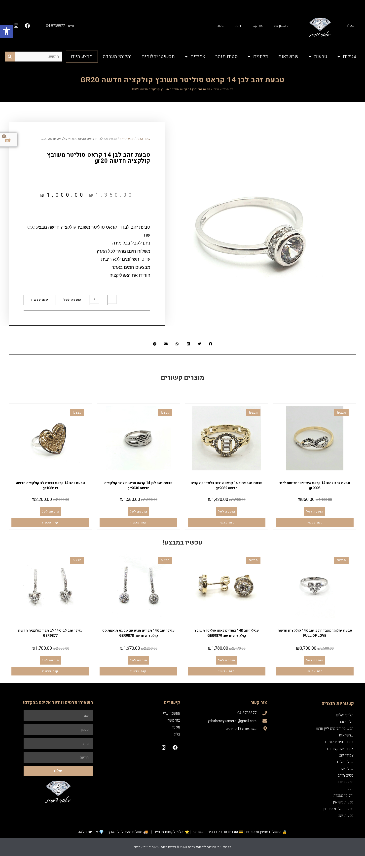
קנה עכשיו (39, 300)
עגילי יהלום (345, 762)
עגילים (349, 56)
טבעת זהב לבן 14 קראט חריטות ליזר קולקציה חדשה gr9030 (138, 485)
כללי (350, 789)
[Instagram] (16, 26)
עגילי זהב (226, 624)
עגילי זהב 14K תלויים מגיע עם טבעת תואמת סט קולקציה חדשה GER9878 (138, 633)
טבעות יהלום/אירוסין (323, 624)
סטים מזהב (226, 56)
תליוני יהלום (345, 715)
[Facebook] (27, 26)
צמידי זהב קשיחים (340, 748)
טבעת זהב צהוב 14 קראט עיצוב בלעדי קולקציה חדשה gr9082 (226, 485)
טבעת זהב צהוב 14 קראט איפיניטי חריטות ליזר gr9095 (314, 485)
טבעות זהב (315, 477)
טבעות (320, 56)
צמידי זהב (346, 755)
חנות (216, 89)
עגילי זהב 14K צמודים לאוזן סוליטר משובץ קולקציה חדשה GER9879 (226, 633)
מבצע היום (82, 56)
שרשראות (288, 56)
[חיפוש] (10, 56)
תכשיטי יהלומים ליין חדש (335, 728)
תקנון (237, 25)
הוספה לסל (73, 300)
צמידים (197, 56)
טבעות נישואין (343, 802)
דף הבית (227, 89)
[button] (6, 31)
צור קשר (256, 25)
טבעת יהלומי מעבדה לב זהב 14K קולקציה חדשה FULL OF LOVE (315, 633)
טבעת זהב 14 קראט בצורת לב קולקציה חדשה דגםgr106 (50, 485)
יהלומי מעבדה (117, 56)
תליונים (260, 56)
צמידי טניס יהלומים (339, 742)
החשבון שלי (280, 25)
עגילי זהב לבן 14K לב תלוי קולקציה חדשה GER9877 (50, 633)
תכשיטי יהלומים (158, 56)
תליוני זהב (346, 722)
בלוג (220, 25)
